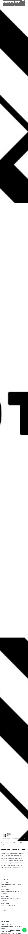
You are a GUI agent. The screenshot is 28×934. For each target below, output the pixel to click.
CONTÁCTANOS (6, 838)
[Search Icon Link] (14, 5)
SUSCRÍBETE (15, 838)
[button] (24, 930)
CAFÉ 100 (23, 838)
